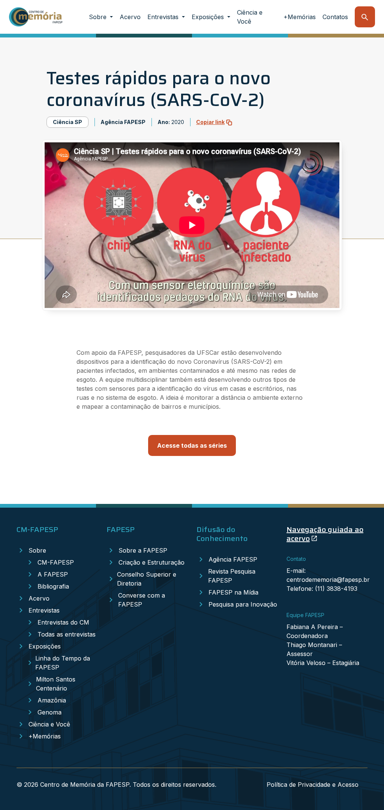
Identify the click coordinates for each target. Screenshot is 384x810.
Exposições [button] (209, 17)
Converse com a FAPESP (141, 600)
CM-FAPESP (56, 562)
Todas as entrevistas (67, 634)
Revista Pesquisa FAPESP (231, 576)
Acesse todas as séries (192, 445)
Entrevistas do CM (63, 622)
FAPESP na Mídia (233, 592)
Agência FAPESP (232, 559)
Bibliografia (53, 586)
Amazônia (52, 700)
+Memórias (300, 17)
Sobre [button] (98, 17)
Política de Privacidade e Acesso (312, 784)
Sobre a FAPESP (142, 550)
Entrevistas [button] (163, 17)
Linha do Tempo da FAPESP (62, 663)
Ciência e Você (249, 17)
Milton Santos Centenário (55, 683)
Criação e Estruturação (151, 562)
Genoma (50, 712)
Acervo (130, 17)
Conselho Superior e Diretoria (146, 579)
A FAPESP (53, 574)
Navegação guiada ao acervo (324, 533)
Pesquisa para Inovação (242, 604)
